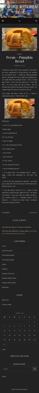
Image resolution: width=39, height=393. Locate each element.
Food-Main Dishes (8, 255)
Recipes (5, 269)
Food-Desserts (7, 251)
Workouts (5, 287)
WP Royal (24, 389)
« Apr (4, 349)
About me (5, 300)
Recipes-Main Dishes (9, 278)
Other (4, 264)
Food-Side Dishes (8, 260)
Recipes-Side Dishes (9, 283)
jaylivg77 (7, 212)
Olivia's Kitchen (19, 7)
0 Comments (33, 213)
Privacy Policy (6, 304)
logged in (14, 227)
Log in (4, 376)
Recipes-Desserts (8, 273)
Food (19, 54)
